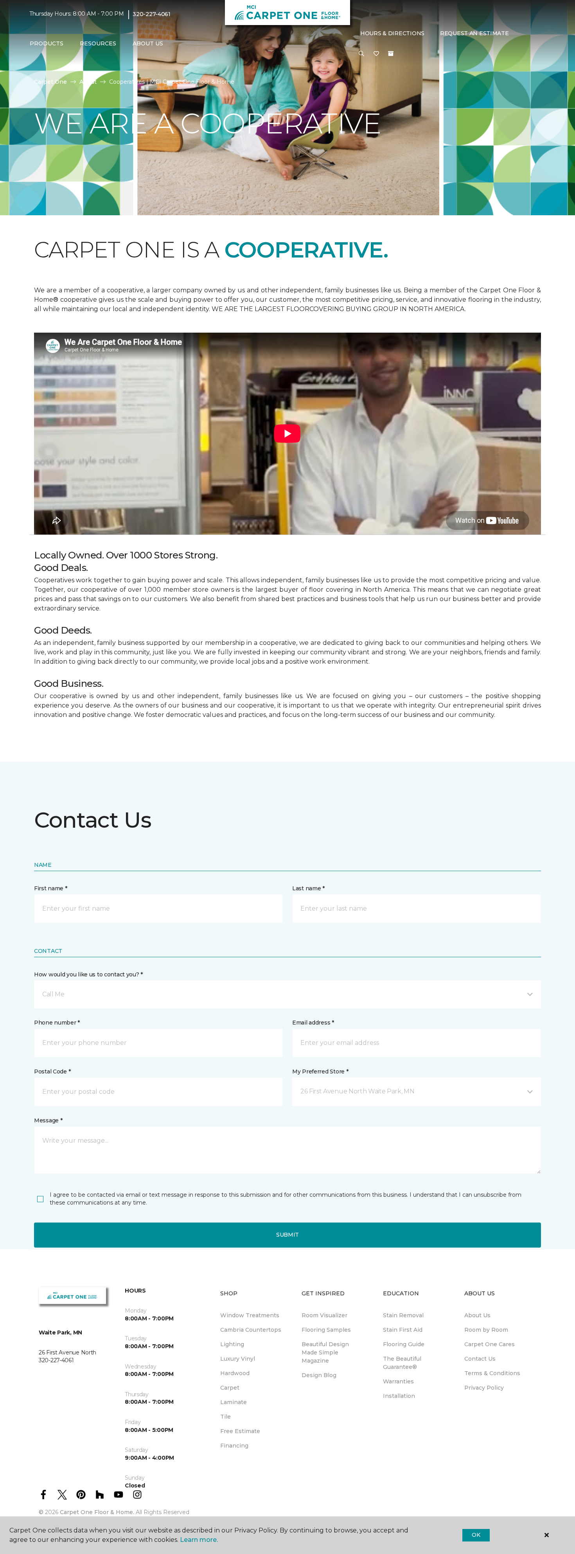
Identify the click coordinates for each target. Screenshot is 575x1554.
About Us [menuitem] (477, 1315)
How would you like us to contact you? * (88, 974)
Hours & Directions (392, 33)
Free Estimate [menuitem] (240, 1431)
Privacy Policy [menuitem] (484, 1387)
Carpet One (50, 81)
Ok (476, 1534)
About (88, 81)
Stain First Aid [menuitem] (402, 1329)
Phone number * (57, 1022)
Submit (287, 1234)
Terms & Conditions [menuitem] (492, 1373)
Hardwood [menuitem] (235, 1373)
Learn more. (199, 1539)
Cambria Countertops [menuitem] (250, 1329)
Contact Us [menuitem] (480, 1358)
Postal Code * (52, 1071)
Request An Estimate (474, 33)
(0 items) (391, 53)
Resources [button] (98, 43)
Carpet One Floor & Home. (97, 1512)
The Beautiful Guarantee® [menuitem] (402, 1362)
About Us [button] (148, 43)
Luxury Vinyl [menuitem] (237, 1358)
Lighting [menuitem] (232, 1344)
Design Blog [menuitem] (319, 1375)
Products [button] (46, 43)
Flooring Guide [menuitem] (403, 1344)
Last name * (308, 888)
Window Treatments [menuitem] (249, 1315)
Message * (48, 1120)
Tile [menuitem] (225, 1416)
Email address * (313, 1022)
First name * (50, 888)
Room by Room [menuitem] (486, 1329)
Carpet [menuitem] (229, 1387)
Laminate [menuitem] (233, 1402)
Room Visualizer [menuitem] (324, 1315)
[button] (361, 54)
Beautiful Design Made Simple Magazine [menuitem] (325, 1352)
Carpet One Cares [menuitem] (489, 1344)
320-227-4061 (152, 14)
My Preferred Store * (320, 1071)
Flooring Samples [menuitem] (326, 1329)
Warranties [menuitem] (398, 1381)
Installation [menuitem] (399, 1395)
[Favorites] (376, 54)
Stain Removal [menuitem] (403, 1315)
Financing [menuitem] (234, 1445)
